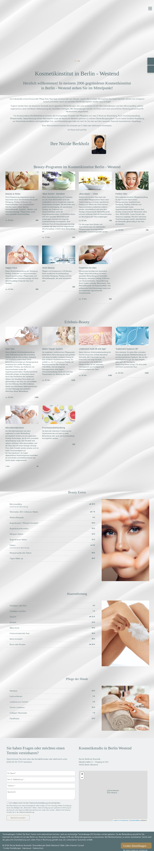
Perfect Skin (121, 194)
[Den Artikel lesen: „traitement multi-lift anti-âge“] (95, 344)
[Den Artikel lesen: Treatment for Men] (95, 263)
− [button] (82, 777)
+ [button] (82, 773)
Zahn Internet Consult (74, 845)
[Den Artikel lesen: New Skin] (21, 344)
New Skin (10, 349)
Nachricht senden (18, 818)
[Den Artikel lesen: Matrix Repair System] (58, 344)
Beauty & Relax (12, 194)
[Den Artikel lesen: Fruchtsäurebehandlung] (58, 423)
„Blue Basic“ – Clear (88, 194)
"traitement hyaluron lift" (127, 349)
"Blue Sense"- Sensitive (53, 194)
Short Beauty (48, 268)
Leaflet (115, 820)
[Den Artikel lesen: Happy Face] (21, 263)
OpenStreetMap (134, 820)
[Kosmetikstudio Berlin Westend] (113, 796)
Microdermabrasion (14, 427)
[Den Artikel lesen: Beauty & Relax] (21, 189)
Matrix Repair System (52, 349)
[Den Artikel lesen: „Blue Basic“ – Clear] (95, 189)
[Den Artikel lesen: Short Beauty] (58, 263)
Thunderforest (124, 820)
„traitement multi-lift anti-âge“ (92, 349)
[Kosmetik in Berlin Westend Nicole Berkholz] (20, 16)
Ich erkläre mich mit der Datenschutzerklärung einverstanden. (35, 803)
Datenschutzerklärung (26, 812)
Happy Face (11, 268)
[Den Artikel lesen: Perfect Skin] (132, 189)
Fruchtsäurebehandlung (53, 427)
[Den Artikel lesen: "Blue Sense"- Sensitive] (58, 189)
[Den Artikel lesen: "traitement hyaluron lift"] (132, 344)
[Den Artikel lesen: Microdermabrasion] (21, 423)
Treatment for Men (87, 268)
